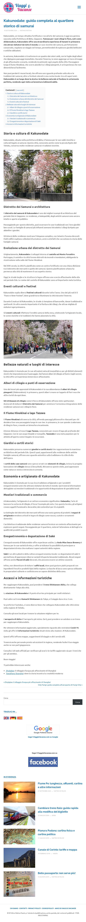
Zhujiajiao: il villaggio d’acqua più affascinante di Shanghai (28, 682)
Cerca (6, 698)
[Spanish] (21, 718)
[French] (9, 718)
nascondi (20, 90)
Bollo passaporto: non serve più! (57, 873)
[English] (5, 718)
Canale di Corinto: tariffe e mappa (57, 849)
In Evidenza (10, 777)
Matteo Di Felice (60, 791)
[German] (13, 718)
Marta (55, 853)
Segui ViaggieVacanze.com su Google (43, 737)
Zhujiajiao (10, 670)
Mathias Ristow (26, 30)
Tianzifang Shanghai (14, 673)
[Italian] (17, 718)
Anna (54, 815)
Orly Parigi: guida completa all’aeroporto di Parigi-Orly (59, 685)
